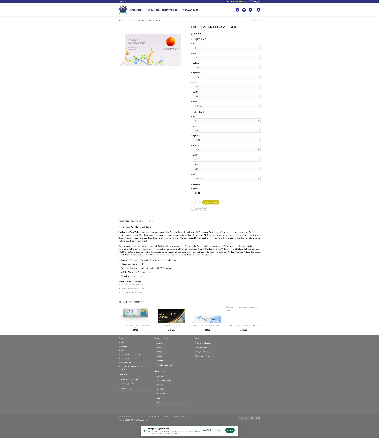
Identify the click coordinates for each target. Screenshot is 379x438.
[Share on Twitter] (197, 209)
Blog (158, 402)
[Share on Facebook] (193, 209)
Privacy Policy (124, 417)
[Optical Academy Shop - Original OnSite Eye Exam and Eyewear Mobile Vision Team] (122, 9)
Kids (122, 350)
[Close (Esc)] (22, 425)
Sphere (196, 63)
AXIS (195, 82)
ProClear (154, 20)
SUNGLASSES (152, 10)
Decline (218, 430)
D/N (195, 101)
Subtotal (196, 185)
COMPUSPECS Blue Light (131, 354)
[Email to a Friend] (201, 209)
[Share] (15, 425)
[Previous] (118, 320)
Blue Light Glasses (202, 356)
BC (194, 44)
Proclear (159, 360)
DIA (194, 53)
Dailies (159, 352)
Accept (230, 430)
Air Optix (160, 347)
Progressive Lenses (203, 343)
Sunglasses (125, 358)
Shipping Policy (139, 417)
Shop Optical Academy (174, 255)
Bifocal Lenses (201, 347)
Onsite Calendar (127, 384)
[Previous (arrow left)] (2, 434)
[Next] (260, 320)
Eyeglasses (136, 10)
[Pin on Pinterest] (205, 209)
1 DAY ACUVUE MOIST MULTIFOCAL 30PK (207, 326)
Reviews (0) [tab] (136, 221)
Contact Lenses (170, 10)
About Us (160, 376)
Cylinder (196, 73)
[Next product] (254, 20)
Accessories (126, 362)
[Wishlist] (244, 10)
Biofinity (159, 356)
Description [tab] (123, 221)
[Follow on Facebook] (248, 1)
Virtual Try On (190, 10)
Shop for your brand (165, 365)
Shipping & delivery (164, 380)
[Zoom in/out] (2, 425)
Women (124, 346)
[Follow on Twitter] (255, 1)
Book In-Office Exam (129, 379)
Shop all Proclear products (132, 284)
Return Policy (153, 417)
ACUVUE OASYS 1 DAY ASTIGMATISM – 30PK (135, 326)
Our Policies (161, 389)
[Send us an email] (258, 1)
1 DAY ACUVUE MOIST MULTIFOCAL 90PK (243, 326)
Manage (207, 430)
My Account (161, 393)
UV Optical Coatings (203, 352)
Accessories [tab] (148, 221)
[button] (250, 10)
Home (121, 20)
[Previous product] (258, 20)
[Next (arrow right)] (9, 434)
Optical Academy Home (236, 1)
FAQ (158, 398)
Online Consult (127, 388)
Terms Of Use (166, 417)
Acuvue (159, 343)
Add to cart (211, 202)
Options (196, 188)
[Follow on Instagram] (251, 1)
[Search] (237, 10)
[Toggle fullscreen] (9, 425)
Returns (159, 385)
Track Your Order (181, 417)
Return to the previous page (132, 288)
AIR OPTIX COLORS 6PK (171, 326)
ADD (195, 92)
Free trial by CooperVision (131, 292)
